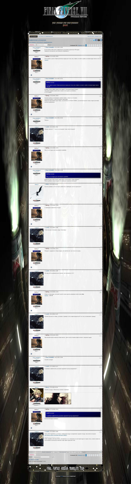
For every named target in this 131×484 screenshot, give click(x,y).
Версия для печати (91, 40)
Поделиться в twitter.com (94, 40)
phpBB (61, 476)
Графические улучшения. (37, 40)
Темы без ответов (90, 36)
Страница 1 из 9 (81, 45)
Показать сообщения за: (46, 452)
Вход (54, 23)
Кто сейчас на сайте (34, 459)
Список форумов (33, 36)
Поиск (69, 23)
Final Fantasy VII (41, 36)
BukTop (47, 56)
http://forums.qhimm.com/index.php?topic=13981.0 (56, 435)
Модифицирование (49, 36)
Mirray (47, 387)
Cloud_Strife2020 (50, 47)
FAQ (65, 23)
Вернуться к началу (101, 54)
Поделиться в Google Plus (99, 40)
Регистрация (59, 23)
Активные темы (98, 36)
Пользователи (75, 23)
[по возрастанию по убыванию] (80, 452)
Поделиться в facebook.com (96, 40)
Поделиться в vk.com (101, 40)
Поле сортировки (63, 452)
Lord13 (47, 127)
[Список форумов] (65, 18)
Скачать (46, 60)
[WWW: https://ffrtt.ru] (31, 75)
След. (100, 452)
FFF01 (47, 184)
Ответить (30, 44)
